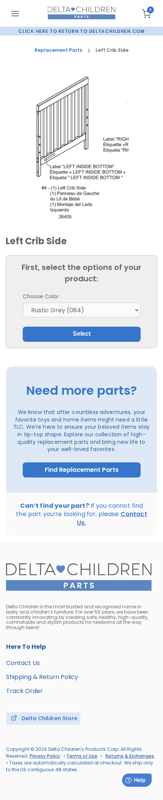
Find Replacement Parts (82, 470)
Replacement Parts (58, 50)
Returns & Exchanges (129, 756)
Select (82, 333)
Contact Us (23, 663)
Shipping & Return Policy (42, 677)
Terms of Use (81, 756)
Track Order (24, 691)
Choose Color (41, 296)
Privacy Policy (45, 756)
